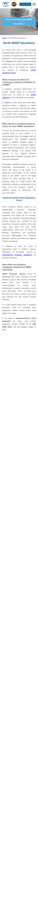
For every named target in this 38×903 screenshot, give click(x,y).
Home (4, 38)
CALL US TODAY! (26, 4)
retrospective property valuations (17, 255)
